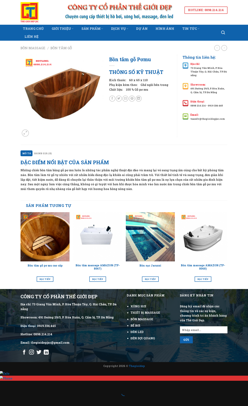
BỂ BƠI (135, 325)
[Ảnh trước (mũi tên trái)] (3, 399)
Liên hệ (31, 37)
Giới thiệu (61, 29)
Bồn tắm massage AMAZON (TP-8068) (203, 267)
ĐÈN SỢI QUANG (143, 338)
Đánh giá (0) (43, 153)
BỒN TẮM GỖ (61, 48)
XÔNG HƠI (138, 306)
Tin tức (189, 29)
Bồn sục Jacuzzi (150, 265)
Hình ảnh (165, 29)
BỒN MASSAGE (33, 48)
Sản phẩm (91, 29)
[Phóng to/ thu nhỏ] (14, 384)
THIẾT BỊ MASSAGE (145, 312)
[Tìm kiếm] (223, 32)
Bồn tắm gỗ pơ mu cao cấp (45, 265)
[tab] (26, 153)
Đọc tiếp (45, 279)
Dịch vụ (118, 29)
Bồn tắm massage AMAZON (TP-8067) (98, 267)
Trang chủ (33, 29)
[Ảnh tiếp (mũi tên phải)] (14, 399)
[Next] (227, 250)
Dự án (142, 29)
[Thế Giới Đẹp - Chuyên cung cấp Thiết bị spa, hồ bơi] (35, 12)
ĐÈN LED (137, 332)
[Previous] (20, 250)
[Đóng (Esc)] (3, 384)
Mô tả (26, 153)
